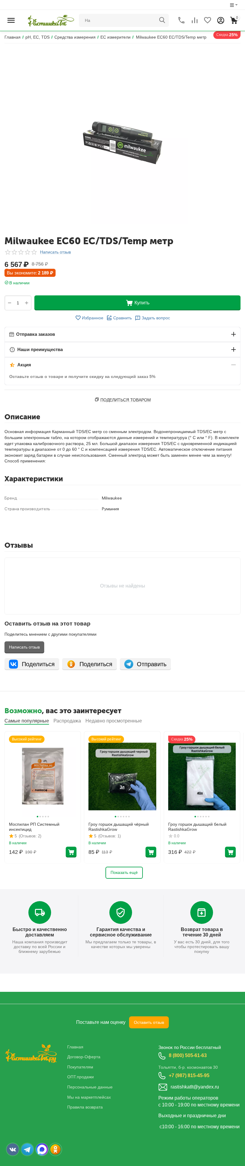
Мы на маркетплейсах (89, 1097)
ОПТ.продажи (80, 1076)
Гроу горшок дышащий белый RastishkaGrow (197, 827)
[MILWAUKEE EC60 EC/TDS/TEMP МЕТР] (122, 139)
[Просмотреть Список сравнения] (194, 20)
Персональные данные (90, 1087)
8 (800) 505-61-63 (188, 1055)
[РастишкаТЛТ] (50, 19)
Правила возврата (85, 1107)
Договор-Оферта (83, 1056)
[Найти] (162, 20)
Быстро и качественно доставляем (40, 932)
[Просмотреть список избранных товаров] (207, 20)
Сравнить (122, 317)
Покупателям (80, 1067)
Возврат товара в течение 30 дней (202, 932)
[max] (42, 1149)
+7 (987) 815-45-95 (189, 1075)
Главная (75, 1046)
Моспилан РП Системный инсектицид (34, 827)
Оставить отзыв (149, 1022)
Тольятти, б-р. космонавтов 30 (188, 1067)
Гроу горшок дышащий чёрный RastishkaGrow (118, 827)
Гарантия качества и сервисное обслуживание (121, 932)
